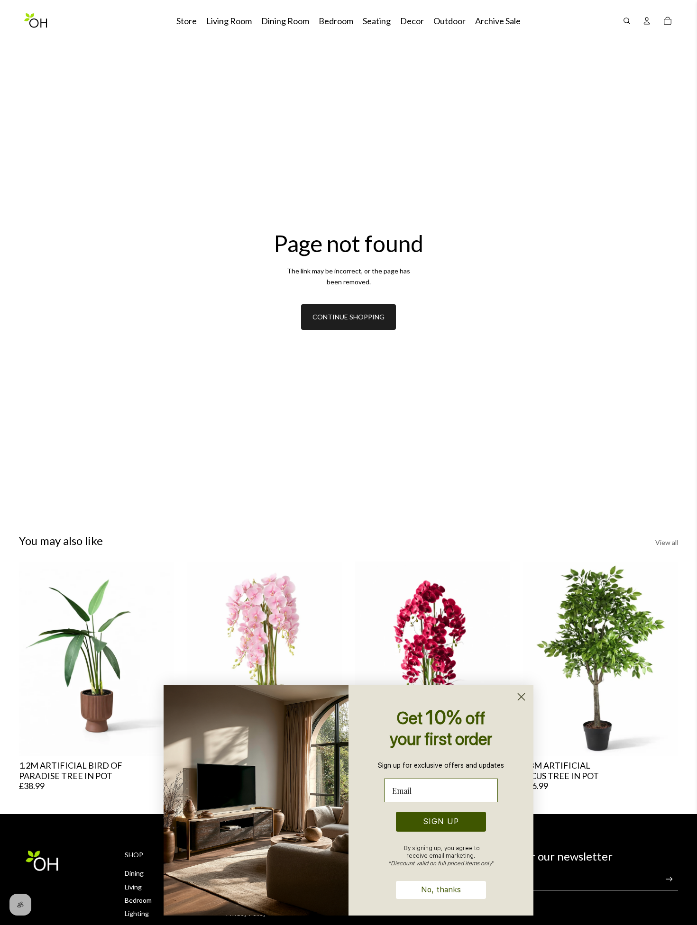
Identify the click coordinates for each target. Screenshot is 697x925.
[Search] (626, 20)
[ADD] (663, 741)
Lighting (137, 913)
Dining (134, 873)
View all (666, 542)
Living (133, 887)
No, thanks (441, 889)
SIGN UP (441, 821)
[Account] (646, 20)
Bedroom (138, 900)
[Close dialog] (521, 697)
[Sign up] (669, 879)
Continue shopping (348, 317)
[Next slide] (160, 658)
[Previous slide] (33, 658)
